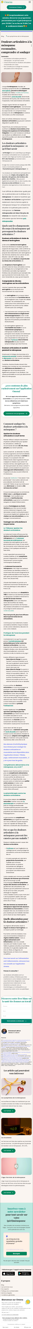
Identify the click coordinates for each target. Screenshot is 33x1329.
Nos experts (5, 1289)
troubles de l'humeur (22, 93)
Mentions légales (6, 1293)
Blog (2, 36)
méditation (13, 478)
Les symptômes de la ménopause (18, 36)
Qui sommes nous (7, 1287)
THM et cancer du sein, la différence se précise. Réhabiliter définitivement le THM (14, 1055)
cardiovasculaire (9, 611)
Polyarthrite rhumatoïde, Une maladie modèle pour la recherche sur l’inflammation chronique (16, 1057)
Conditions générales (8, 1295)
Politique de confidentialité (9, 1291)
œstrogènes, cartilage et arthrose (11, 1043)
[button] (30, 2)
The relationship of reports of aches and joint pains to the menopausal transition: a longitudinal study (16, 1040)
